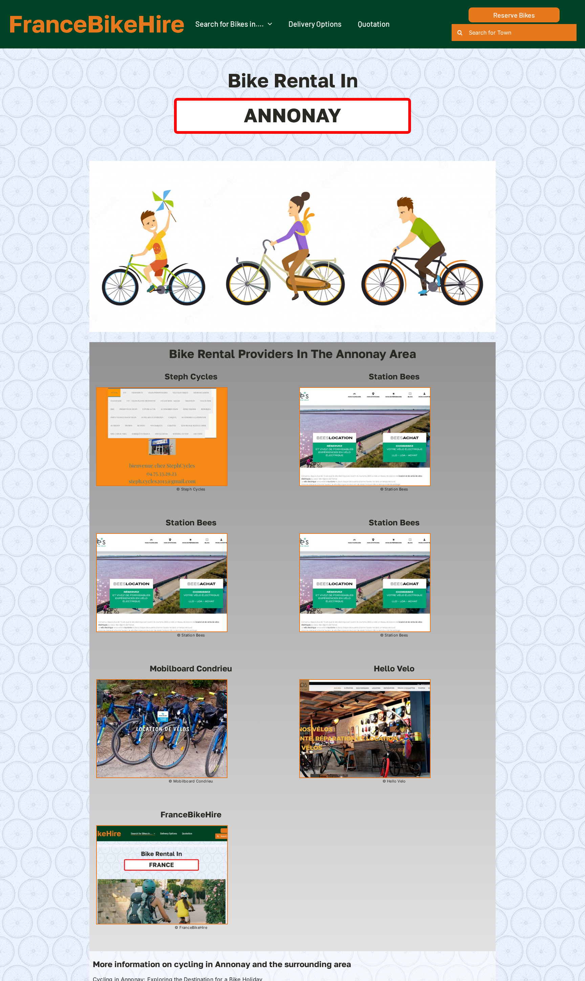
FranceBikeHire (96, 23)
